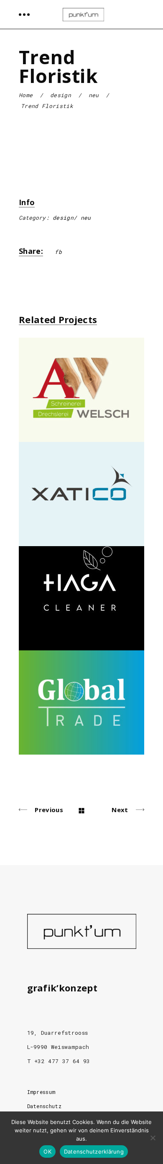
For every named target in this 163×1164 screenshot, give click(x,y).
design (60, 95)
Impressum (41, 1092)
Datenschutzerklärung (94, 1151)
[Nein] (152, 1138)
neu (94, 95)
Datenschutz (44, 1106)
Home (26, 95)
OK (47, 1151)
